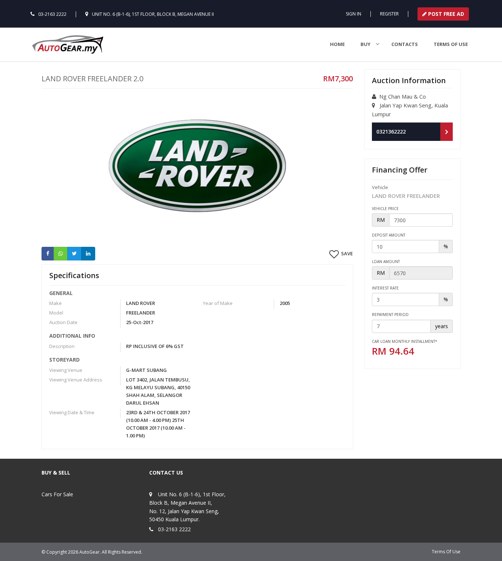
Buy (365, 44)
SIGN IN (353, 14)
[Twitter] (74, 253)
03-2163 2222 (52, 14)
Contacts (404, 44)
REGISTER (389, 14)
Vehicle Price (385, 208)
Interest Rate (385, 288)
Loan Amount (386, 261)
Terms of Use (451, 44)
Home (337, 44)
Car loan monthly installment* (404, 341)
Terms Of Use (446, 551)
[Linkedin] (88, 253)
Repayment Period (390, 314)
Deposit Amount (388, 235)
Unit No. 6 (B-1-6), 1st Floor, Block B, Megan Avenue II (153, 14)
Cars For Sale (57, 494)
